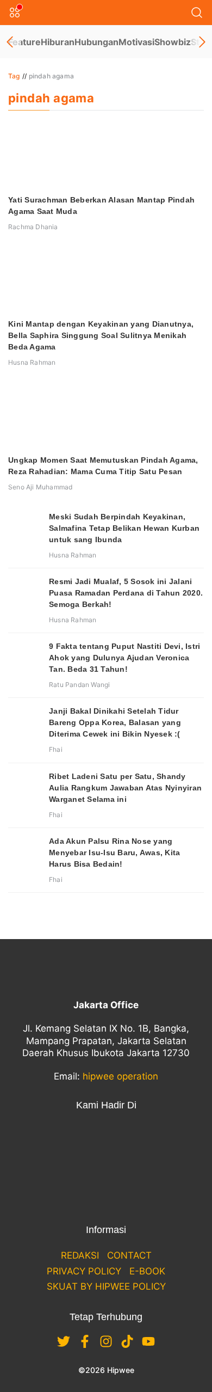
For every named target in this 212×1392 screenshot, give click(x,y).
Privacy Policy (84, 1271)
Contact (129, 1255)
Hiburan (57, 41)
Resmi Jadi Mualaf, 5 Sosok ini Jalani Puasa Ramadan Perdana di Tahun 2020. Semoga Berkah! (126, 593)
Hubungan (96, 41)
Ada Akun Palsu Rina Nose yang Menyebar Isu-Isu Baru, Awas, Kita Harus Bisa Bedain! (114, 852)
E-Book (147, 1271)
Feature (24, 41)
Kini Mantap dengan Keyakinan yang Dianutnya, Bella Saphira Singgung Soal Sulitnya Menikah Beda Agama (101, 335)
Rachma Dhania (33, 227)
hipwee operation (120, 1076)
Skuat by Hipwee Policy (106, 1286)
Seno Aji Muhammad (40, 487)
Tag (14, 76)
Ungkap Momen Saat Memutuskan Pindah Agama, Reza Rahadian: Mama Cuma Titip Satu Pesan (103, 466)
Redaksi (80, 1255)
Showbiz (172, 41)
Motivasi (136, 41)
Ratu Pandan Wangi (79, 684)
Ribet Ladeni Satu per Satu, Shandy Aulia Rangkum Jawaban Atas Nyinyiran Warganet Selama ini (125, 788)
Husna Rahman (31, 362)
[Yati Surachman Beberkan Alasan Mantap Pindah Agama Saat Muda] (106, 155)
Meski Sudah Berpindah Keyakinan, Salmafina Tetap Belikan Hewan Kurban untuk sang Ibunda (124, 528)
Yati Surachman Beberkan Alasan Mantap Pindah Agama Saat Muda (101, 205)
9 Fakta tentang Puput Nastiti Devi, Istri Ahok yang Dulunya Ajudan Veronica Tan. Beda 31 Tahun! (124, 657)
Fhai (56, 749)
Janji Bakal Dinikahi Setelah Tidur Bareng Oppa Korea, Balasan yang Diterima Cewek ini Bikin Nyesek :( (115, 722)
